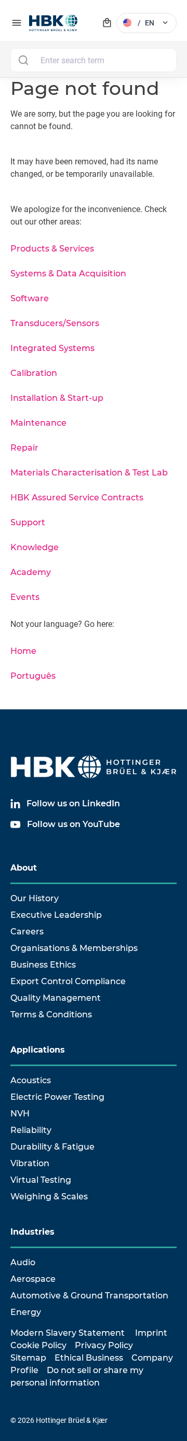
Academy (30, 572)
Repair (24, 448)
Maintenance (38, 423)
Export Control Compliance (68, 981)
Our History (34, 898)
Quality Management (55, 998)
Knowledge (34, 547)
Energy (25, 1312)
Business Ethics (43, 965)
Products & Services (52, 249)
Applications (37, 1050)
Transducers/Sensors (54, 323)
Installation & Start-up (56, 398)
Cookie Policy (38, 1345)
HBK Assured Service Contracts (76, 497)
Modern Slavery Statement (67, 1333)
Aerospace (33, 1279)
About (23, 868)
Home (23, 651)
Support (27, 522)
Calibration (33, 373)
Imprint (151, 1333)
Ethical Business (89, 1358)
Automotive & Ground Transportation (89, 1295)
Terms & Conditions (51, 1014)
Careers (27, 931)
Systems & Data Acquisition (68, 273)
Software (29, 298)
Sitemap (28, 1358)
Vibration (29, 1163)
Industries (32, 1232)
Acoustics (30, 1080)
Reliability (30, 1130)
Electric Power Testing (57, 1097)
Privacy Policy (104, 1345)
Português (33, 676)
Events (24, 597)
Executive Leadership (56, 915)
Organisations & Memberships (74, 948)
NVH (20, 1113)
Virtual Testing (40, 1180)
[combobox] (93, 60)
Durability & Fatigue (52, 1147)
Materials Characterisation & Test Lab (89, 473)
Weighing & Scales (49, 1196)
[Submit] (23, 60)
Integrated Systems (52, 348)
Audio (22, 1262)
